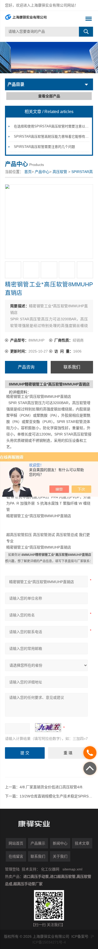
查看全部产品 (49, 96)
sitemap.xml (72, 869)
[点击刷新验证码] (48, 727)
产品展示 (38, 843)
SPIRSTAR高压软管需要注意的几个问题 (44, 147)
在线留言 (16, 856)
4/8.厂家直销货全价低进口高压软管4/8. (51, 787)
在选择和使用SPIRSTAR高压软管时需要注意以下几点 (54, 126)
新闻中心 (60, 843)
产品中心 (42, 172)
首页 (28, 172)
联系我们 (72, 367)
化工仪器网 (50, 869)
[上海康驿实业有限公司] (40, 19)
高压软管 (60, 172)
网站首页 (16, 843)
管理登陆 (12, 869)
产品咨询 (26, 367)
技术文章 (82, 843)
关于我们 (60, 856)
